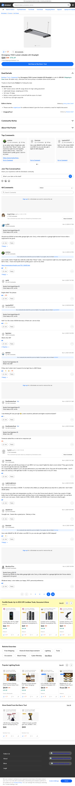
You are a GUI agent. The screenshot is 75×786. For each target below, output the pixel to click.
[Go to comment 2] (38, 164)
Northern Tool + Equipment (9, 77)
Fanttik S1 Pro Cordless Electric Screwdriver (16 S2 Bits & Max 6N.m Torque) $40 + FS (48, 622)
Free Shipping (9, 651)
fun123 (9, 450)
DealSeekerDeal (10, 401)
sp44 (7, 280)
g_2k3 (7, 224)
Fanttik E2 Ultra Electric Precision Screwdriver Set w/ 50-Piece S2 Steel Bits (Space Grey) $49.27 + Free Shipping (30, 622)
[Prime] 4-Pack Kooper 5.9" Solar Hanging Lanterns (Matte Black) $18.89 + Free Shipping (29, 684)
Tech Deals (40, 9)
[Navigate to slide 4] (39, 45)
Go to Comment (8, 160)
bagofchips (11, 214)
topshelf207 (66, 140)
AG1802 (7, 353)
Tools (58, 651)
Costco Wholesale (7, 693)
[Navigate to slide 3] (38, 45)
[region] (37, 781)
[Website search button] (69, 5)
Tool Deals (31, 9)
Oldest (41, 187)
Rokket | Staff (70, 112)
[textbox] (35, 176)
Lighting (48, 651)
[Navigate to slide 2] (37, 45)
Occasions (8, 656)
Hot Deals (16, 13)
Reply (11, 243)
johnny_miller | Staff (68, 103)
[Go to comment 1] (36, 164)
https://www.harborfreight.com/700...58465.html (16, 265)
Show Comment (67, 218)
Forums (10, 13)
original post (16, 107)
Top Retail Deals (21, 9)
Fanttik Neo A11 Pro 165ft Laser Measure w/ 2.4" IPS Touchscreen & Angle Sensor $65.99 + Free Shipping (11, 622)
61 (5, 52)
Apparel (59, 9)
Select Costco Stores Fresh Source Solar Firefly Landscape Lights (11, 684)
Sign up (25, 199)
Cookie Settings (54, 781)
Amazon (5, 631)
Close (66, 781)
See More (48, 656)
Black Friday (21, 656)
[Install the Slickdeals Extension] (60, 753)
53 (62, 696)
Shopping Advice (50, 9)
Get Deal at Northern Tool (37, 64)
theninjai (37, 140)
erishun (9, 140)
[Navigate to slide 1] (35, 45)
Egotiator (8, 333)
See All (61, 603)
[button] (8, 52)
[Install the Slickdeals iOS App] (60, 763)
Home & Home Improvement (30, 651)
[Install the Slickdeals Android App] (60, 758)
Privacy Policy (18, 782)
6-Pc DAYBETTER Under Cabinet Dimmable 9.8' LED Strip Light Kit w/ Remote (48, 684)
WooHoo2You (9, 566)
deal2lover (8, 509)
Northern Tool (6, 732)
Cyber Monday (36, 656)
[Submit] (3, 192)
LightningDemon (10, 483)
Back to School (10, 9)
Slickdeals (4, 13)
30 (43, 696)
